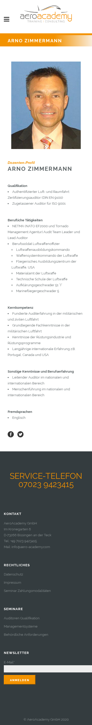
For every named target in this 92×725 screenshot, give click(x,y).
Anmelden (19, 680)
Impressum (12, 582)
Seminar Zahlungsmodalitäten (27, 591)
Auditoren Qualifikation (22, 618)
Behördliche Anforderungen (26, 635)
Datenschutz (13, 574)
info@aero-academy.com (31, 547)
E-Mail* (9, 662)
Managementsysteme (21, 626)
